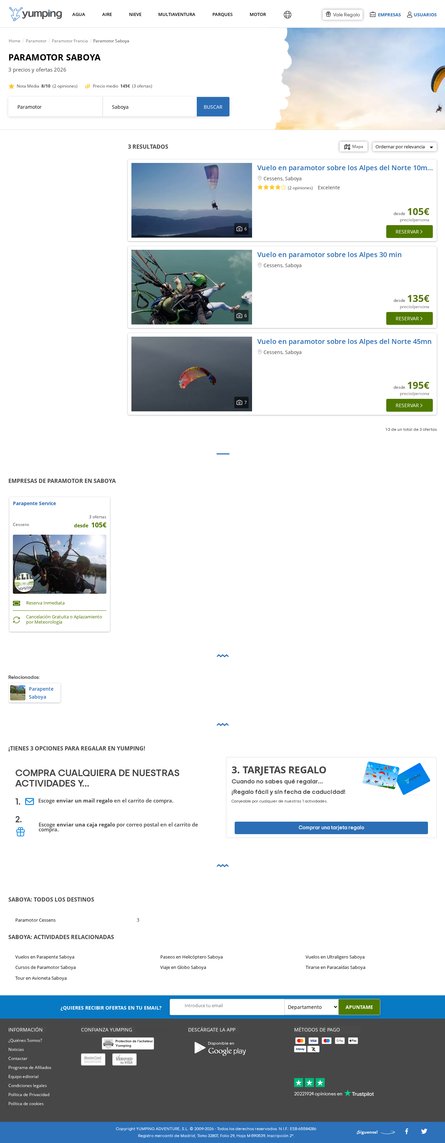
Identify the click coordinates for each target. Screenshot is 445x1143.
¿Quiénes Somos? (25, 1040)
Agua (78, 14)
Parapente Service (34, 504)
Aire (107, 14)
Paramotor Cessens (35, 920)
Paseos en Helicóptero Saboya (191, 957)
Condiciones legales (27, 1085)
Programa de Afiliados (29, 1067)
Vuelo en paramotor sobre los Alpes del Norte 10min (345, 167)
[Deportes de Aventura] (35, 14)
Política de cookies (26, 1104)
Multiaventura (175, 14)
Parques (222, 14)
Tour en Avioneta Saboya (41, 978)
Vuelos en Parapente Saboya (44, 957)
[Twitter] (424, 1133)
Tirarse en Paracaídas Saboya (335, 967)
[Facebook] (406, 1133)
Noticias (16, 1049)
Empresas (389, 14)
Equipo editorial (23, 1076)
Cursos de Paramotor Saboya (45, 967)
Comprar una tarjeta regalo (331, 827)
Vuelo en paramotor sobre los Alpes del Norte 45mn (344, 341)
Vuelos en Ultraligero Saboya (335, 957)
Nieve (135, 14)
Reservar (407, 231)
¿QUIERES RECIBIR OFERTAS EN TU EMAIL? (111, 1007)
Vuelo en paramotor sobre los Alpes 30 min (329, 254)
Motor (258, 14)
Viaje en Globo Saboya (183, 967)
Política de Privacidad (28, 1094)
